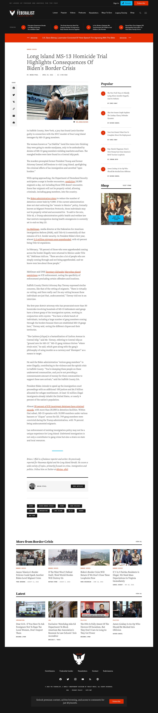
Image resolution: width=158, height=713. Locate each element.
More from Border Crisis (34, 542)
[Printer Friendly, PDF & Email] (13, 122)
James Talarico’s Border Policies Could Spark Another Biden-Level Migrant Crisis (30, 575)
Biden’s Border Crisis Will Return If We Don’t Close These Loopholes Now (95, 575)
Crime (62, 506)
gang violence (75, 506)
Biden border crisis (46, 506)
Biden (31, 506)
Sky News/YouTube (82, 121)
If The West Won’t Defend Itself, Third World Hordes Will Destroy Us (60, 575)
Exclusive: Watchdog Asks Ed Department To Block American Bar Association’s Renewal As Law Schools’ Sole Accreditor (62, 630)
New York (32, 516)
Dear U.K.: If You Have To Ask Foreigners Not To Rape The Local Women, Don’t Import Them (30, 628)
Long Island (58, 511)
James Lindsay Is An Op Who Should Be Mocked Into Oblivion (126, 627)
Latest (20, 594)
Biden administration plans (43, 198)
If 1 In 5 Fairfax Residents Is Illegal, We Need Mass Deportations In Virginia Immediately (126, 576)
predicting (70, 181)
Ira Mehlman (33, 229)
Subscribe (141, 3)
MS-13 (70, 511)
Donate (128, 3)
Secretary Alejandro (55, 272)
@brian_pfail (62, 469)
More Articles (78, 486)
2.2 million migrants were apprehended (52, 239)
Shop (105, 185)
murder (81, 511)
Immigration (43, 511)
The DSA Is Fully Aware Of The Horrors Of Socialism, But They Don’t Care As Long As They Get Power (95, 628)
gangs (31, 511)
